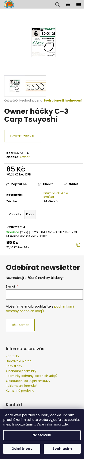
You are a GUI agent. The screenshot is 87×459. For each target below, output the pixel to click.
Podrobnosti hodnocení (63, 101)
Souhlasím (62, 448)
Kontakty (12, 356)
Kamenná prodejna (20, 390)
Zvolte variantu (22, 136)
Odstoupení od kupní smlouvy (28, 381)
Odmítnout (21, 448)
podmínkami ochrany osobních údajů (40, 308)
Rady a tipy (14, 366)
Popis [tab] (30, 214)
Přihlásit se (20, 325)
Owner (25, 157)
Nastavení (42, 435)
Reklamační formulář (21, 386)
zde (65, 424)
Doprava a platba (18, 361)
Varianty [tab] (15, 214)
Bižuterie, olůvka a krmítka (56, 195)
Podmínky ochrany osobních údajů (31, 376)
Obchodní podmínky (21, 371)
